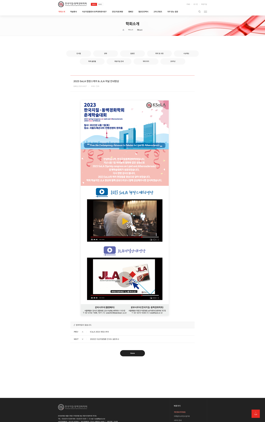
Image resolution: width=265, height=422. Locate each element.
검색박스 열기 (199, 12)
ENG (188, 4)
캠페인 (130, 12)
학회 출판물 (92, 61)
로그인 (195, 4)
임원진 (132, 53)
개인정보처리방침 (180, 412)
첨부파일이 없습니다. (84, 325)
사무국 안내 (178, 420)
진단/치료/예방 (117, 12)
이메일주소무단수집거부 (182, 416)
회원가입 (204, 4)
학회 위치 (146, 61)
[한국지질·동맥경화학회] (72, 4)
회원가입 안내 (119, 61)
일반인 (94, 4)
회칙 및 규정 (159, 53)
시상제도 (186, 53)
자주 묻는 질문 (172, 12)
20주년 (172, 61)
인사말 (78, 53)
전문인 (100, 4)
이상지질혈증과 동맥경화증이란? (94, 12)
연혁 (105, 53)
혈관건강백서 (143, 12)
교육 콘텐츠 (158, 12)
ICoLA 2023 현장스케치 (99, 332)
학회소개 (61, 12)
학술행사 (73, 12)
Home (132, 353)
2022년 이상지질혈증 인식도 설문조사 (104, 339)
